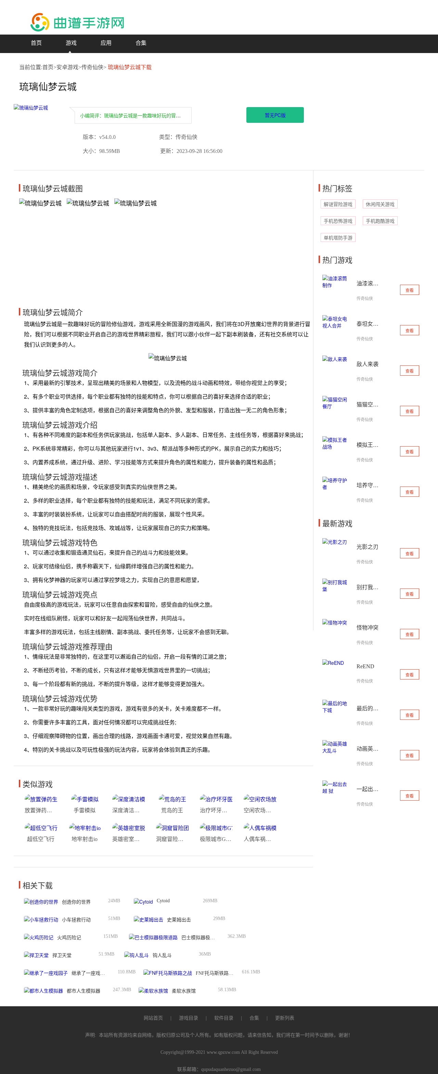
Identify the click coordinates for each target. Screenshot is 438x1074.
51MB (114, 918)
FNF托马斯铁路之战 (217, 973)
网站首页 (153, 1018)
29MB (219, 918)
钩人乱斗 (162, 955)
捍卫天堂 (62, 955)
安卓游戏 (67, 67)
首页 (36, 43)
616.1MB (251, 971)
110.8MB (127, 971)
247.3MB (122, 989)
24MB (114, 900)
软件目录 (223, 1018)
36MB (205, 954)
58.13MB (227, 989)
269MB (210, 900)
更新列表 (284, 1018)
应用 (106, 43)
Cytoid (163, 900)
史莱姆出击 (179, 919)
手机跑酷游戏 (380, 221)
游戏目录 (188, 1018)
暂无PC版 (275, 115)
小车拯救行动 (76, 919)
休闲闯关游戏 (380, 204)
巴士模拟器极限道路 (202, 937)
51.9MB (106, 954)
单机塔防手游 (338, 238)
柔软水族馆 (184, 991)
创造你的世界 (76, 902)
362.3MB (237, 936)
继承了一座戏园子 (91, 973)
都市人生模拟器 (83, 991)
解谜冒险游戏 (338, 204)
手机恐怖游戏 (338, 221)
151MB (110, 936)
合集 (141, 43)
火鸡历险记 (69, 937)
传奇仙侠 (92, 67)
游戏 (71, 43)
